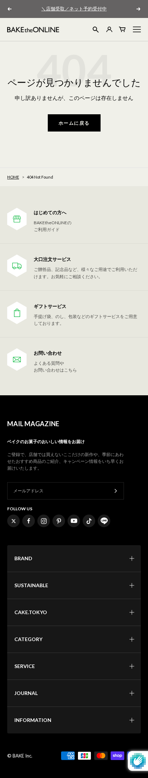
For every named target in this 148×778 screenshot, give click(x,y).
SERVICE (24, 666)
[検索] (96, 30)
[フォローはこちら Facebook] (28, 521)
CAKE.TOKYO (30, 612)
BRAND (23, 558)
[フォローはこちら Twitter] (13, 521)
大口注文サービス (52, 259)
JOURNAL (26, 693)
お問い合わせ (48, 353)
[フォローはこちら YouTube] (74, 521)
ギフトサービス (50, 306)
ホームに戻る (74, 123)
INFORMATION (32, 720)
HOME (13, 177)
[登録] (116, 491)
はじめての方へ (50, 212)
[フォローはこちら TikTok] (89, 521)
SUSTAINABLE (31, 585)
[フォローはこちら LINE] (104, 521)
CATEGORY (28, 639)
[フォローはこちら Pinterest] (58, 521)
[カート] (122, 29)
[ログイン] (108, 29)
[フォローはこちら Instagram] (43, 521)
